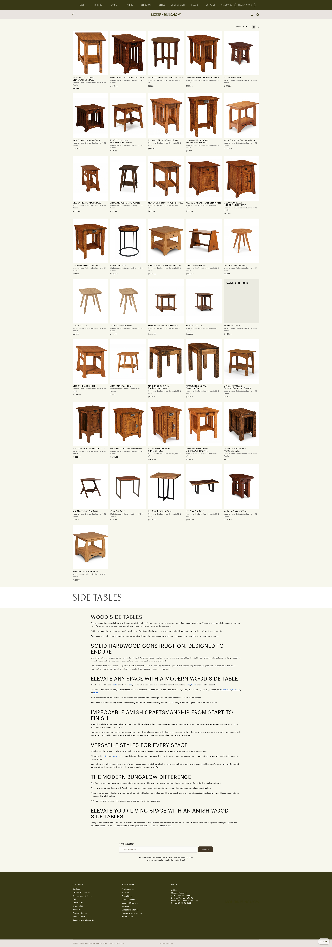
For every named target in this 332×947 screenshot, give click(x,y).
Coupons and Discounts (83, 920)
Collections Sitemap (130, 910)
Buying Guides (128, 889)
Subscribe (205, 849)
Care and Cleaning (130, 903)
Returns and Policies (81, 892)
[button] (246, 27)
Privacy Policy (79, 916)
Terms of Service (80, 913)
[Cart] (257, 14)
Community (78, 903)
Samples (125, 906)
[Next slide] (180, 53)
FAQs (75, 899)
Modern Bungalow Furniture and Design (93, 943)
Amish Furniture (128, 899)
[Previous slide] (152, 53)
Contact (76, 889)
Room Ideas (127, 896)
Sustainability (79, 906)
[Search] (73, 14)
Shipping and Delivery (82, 896)
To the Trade (127, 917)
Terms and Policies (166, 943)
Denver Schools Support (132, 913)
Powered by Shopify (116, 943)
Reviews (76, 910)
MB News (126, 892)
